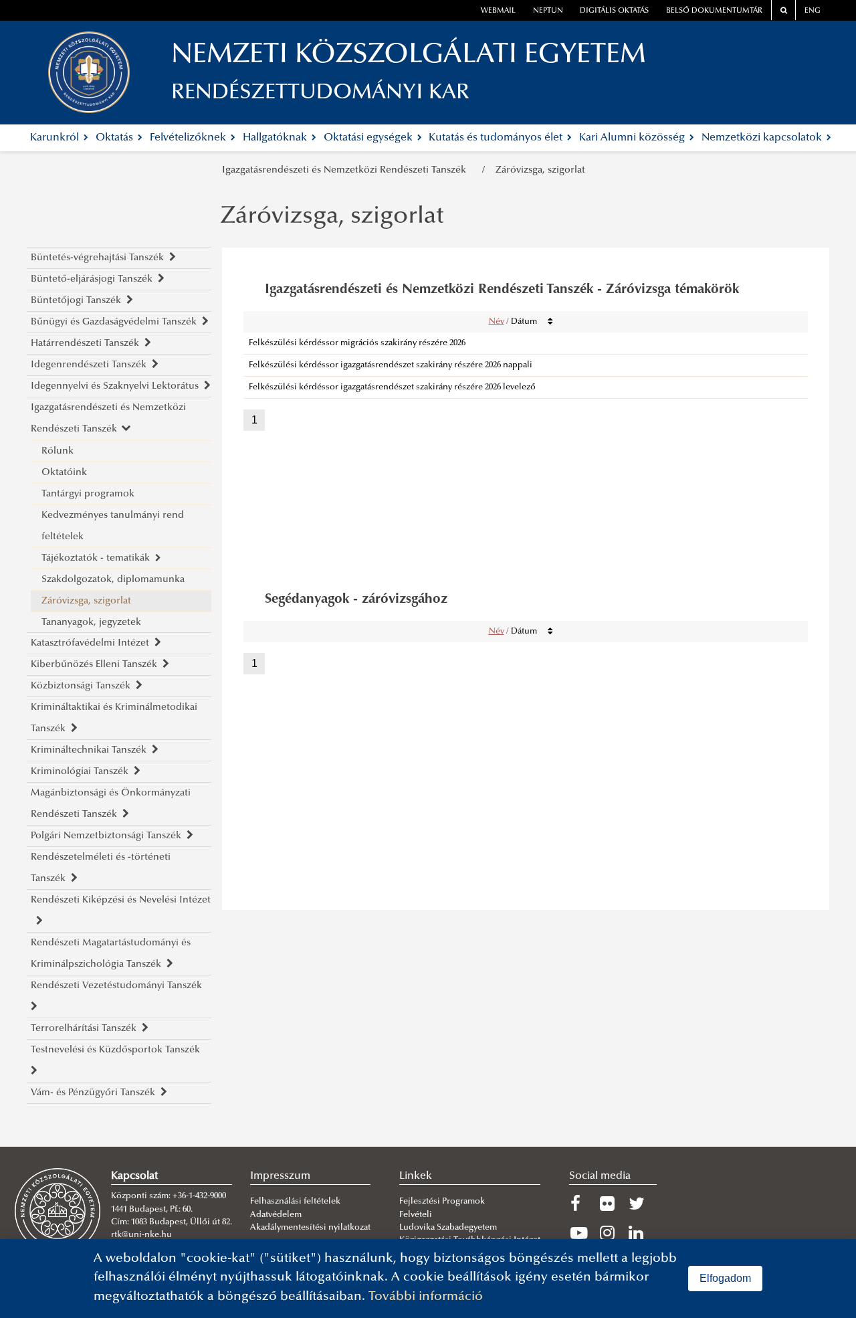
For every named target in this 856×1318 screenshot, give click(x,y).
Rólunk (57, 451)
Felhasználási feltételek (295, 1202)
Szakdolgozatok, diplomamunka (113, 580)
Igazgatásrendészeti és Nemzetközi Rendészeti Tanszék (346, 170)
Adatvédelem (276, 1215)
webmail (498, 11)
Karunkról (56, 137)
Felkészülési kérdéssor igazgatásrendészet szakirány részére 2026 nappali (390, 365)
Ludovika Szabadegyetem (448, 1228)
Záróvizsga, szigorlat (540, 170)
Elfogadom (725, 1278)
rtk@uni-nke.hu (141, 1235)
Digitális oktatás (614, 11)
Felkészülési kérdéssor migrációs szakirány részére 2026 (357, 343)
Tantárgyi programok (87, 494)
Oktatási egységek (369, 137)
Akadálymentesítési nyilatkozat (310, 1228)
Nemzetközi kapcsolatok (763, 137)
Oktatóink (64, 473)
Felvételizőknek (189, 137)
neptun (548, 11)
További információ (425, 1297)
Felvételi (415, 1215)
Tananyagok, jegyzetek (91, 623)
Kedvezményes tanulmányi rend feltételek (112, 526)
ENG (813, 11)
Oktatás (116, 137)
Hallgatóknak (276, 137)
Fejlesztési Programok (442, 1202)
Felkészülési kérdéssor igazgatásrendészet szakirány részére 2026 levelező (392, 387)
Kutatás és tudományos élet (497, 137)
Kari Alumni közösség (633, 137)
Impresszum (280, 1176)
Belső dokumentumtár (714, 11)
